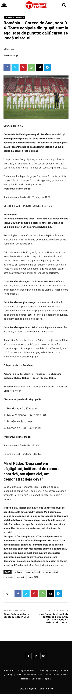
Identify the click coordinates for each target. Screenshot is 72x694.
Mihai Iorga (12, 55)
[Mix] (36, 656)
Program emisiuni (26, 670)
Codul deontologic (40, 678)
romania (9, 577)
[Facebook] (6, 67)
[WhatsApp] (31, 67)
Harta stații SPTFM (47, 670)
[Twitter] (15, 67)
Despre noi (9, 670)
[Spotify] (43, 656)
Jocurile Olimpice (14, 17)
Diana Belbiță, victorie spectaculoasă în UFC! (16, 615)
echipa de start (50, 572)
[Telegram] (47, 67)
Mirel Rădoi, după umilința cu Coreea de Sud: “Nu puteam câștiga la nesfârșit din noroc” (54, 618)
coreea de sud (33, 572)
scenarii (20, 577)
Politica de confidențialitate (29, 674)
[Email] (39, 67)
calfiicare (18, 572)
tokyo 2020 (33, 577)
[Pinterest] (23, 67)
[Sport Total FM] (35, 5)
